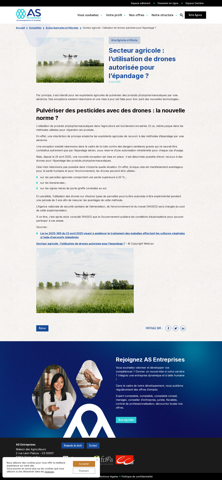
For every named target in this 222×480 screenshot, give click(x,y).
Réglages (84, 470)
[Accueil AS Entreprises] (31, 15)
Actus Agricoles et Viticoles (62, 27)
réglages (49, 471)
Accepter (84, 463)
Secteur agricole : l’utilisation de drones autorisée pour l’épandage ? (80, 243)
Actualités (35, 27)
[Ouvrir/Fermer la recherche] (181, 15)
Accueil (20, 27)
